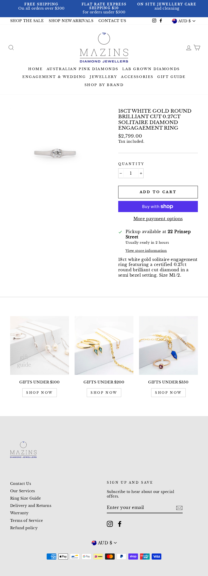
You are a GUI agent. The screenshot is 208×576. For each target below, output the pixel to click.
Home (35, 69)
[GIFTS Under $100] (39, 345)
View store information (146, 251)
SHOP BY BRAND (104, 85)
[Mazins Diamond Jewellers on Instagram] (110, 524)
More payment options (158, 218)
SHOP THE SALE (27, 21)
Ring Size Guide (25, 498)
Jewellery (103, 77)
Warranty (19, 513)
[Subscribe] (179, 508)
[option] (41, 7)
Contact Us (20, 484)
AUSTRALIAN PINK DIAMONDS (82, 69)
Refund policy (24, 528)
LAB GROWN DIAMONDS (151, 69)
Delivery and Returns (30, 506)
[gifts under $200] (104, 345)
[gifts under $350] (168, 345)
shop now (39, 393)
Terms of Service (26, 521)
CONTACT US (112, 21)
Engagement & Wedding (54, 77)
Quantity (131, 164)
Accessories (137, 77)
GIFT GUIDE (171, 77)
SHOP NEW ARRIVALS (71, 21)
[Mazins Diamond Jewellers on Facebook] (120, 524)
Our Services (22, 491)
